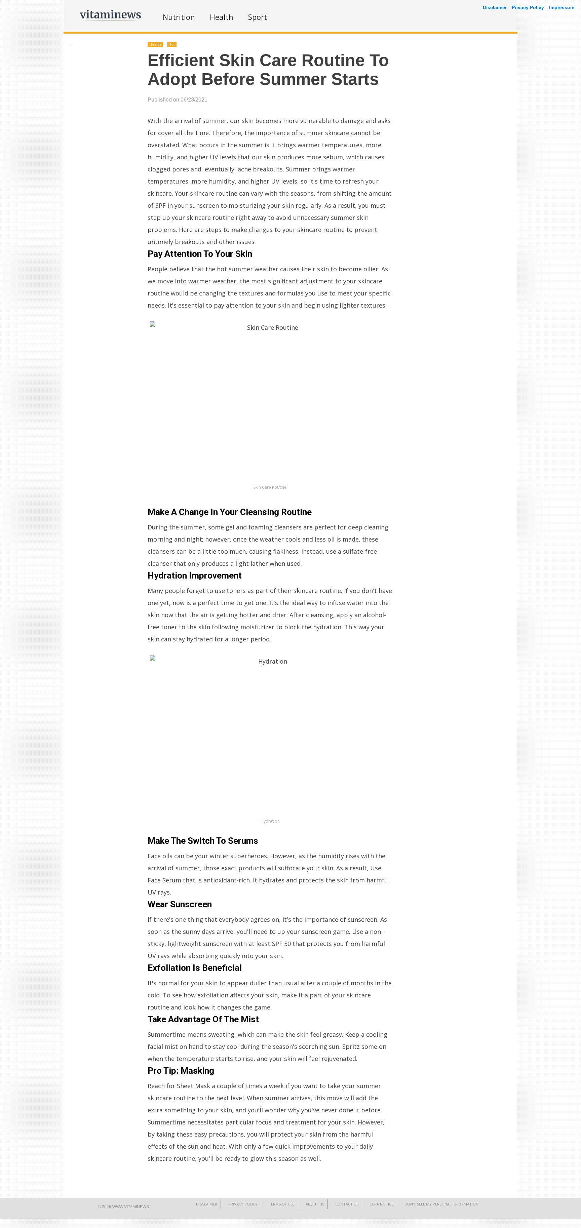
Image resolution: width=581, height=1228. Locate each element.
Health (221, 16)
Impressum (561, 7)
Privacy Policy (243, 1203)
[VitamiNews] (110, 22)
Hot (171, 44)
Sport (257, 16)
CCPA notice (381, 1203)
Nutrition (179, 16)
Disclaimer (206, 1203)
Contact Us (346, 1203)
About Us (315, 1203)
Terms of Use (282, 1203)
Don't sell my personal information (441, 1203)
